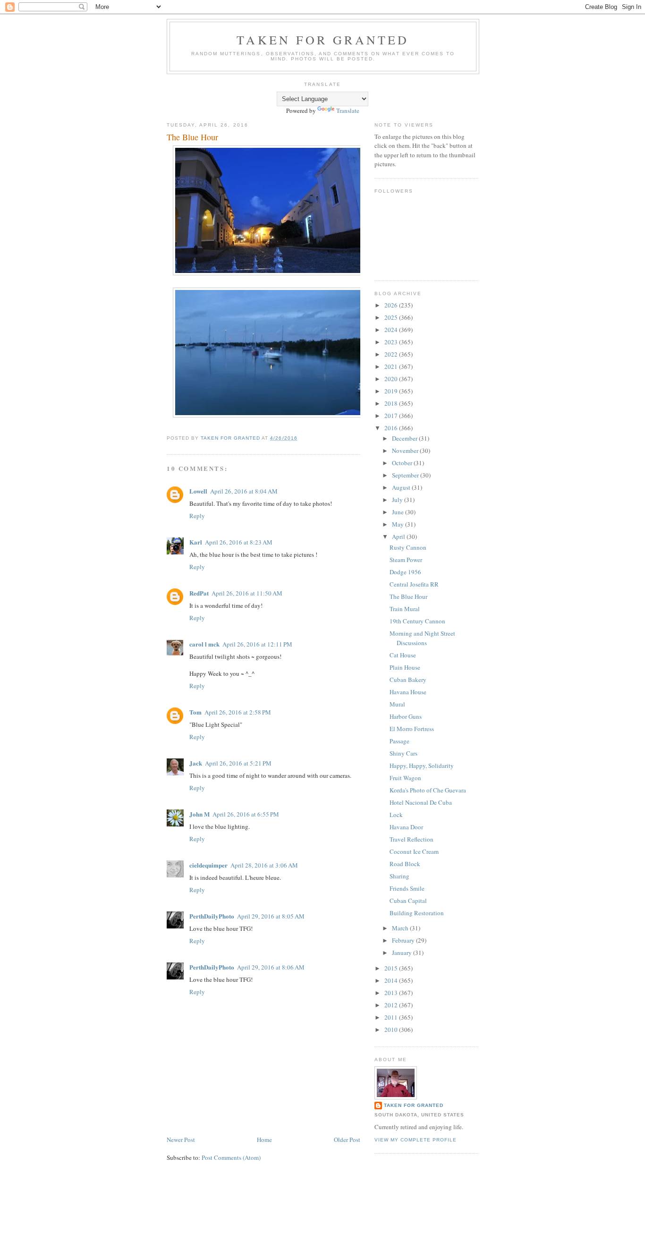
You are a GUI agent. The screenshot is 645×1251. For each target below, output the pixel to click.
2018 (391, 403)
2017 (391, 415)
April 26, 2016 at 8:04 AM (244, 491)
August (402, 487)
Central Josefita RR (414, 584)
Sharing (399, 876)
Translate (347, 110)
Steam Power (406, 559)
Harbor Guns (406, 716)
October (403, 463)
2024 (391, 329)
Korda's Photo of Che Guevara (428, 790)
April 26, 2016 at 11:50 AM (247, 593)
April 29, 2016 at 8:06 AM (271, 967)
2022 (391, 354)
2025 (391, 317)
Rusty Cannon (408, 547)
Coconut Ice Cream (414, 851)
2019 (391, 391)
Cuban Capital (408, 900)
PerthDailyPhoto (211, 915)
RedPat (199, 592)
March (401, 928)
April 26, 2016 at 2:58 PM (237, 712)
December (405, 438)
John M (199, 813)
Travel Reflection (411, 839)
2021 (391, 366)
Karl (195, 541)
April (399, 536)
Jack (195, 762)
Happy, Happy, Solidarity (422, 765)
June (398, 512)
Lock (396, 814)
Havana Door (406, 827)
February (404, 940)
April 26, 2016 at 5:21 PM (238, 763)
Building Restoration (417, 913)
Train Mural (405, 608)
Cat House (403, 655)
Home (264, 1139)
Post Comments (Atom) (231, 1157)
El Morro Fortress (412, 728)
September (406, 475)
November (406, 450)
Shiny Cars (403, 753)
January (402, 952)
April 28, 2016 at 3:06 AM (264, 865)
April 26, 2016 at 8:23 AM (238, 542)
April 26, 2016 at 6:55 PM (245, 814)
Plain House (405, 667)
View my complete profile (415, 1139)
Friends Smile (407, 888)
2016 (391, 428)
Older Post (347, 1139)
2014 (391, 980)
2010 (391, 1029)
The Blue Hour (408, 596)
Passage (399, 741)
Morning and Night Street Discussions (422, 638)
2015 (391, 968)
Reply (197, 515)
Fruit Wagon (405, 778)
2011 (391, 1017)
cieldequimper (208, 864)
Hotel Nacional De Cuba (421, 802)
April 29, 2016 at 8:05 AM (271, 916)
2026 (391, 305)
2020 (391, 378)
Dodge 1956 (405, 572)
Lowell (198, 490)
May (398, 524)
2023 (391, 342)
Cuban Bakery (408, 679)
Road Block (405, 864)
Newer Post (181, 1139)
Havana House (408, 692)
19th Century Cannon (417, 621)
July (398, 499)
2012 (391, 1005)
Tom (195, 711)
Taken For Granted (323, 40)
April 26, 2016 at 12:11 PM (257, 644)
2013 (391, 992)
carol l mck (204, 643)
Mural (397, 704)
